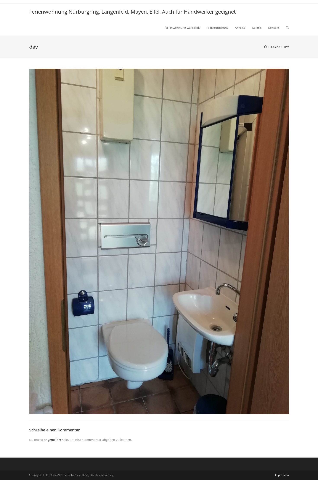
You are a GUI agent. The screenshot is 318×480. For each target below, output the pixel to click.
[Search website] (287, 28)
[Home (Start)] (265, 47)
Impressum (282, 475)
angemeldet (52, 440)
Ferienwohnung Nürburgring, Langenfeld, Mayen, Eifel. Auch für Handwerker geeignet (132, 11)
